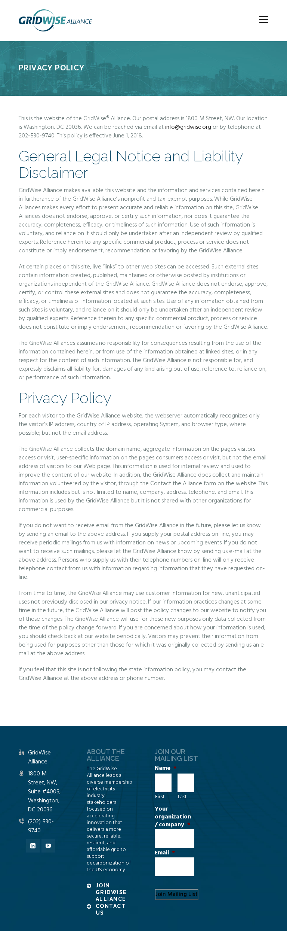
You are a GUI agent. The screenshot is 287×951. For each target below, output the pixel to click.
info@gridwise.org (188, 127)
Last (182, 797)
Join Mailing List (176, 894)
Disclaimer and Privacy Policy (176, 941)
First (159, 797)
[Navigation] (263, 20)
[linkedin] (33, 846)
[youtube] (48, 846)
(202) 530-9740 (41, 826)
